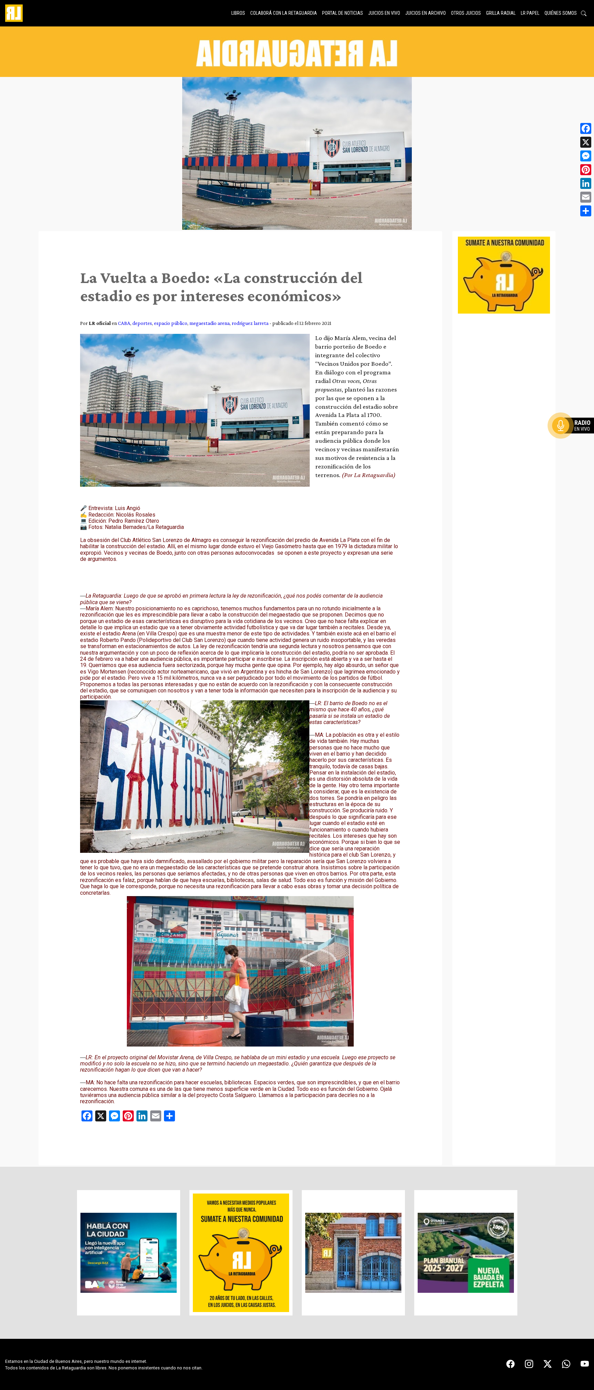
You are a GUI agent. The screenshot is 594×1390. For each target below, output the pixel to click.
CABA (124, 323)
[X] (586, 142)
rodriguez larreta (250, 323)
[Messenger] (586, 156)
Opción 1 (574, 436)
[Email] (586, 197)
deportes (142, 323)
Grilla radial (501, 13)
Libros (238, 13)
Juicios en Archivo (425, 13)
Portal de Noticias (342, 13)
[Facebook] (586, 128)
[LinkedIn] (586, 183)
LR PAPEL (530, 13)
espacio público (170, 323)
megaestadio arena (209, 323)
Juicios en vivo (384, 13)
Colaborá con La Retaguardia (283, 13)
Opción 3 (574, 442)
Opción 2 (574, 439)
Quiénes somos (560, 13)
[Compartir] (586, 211)
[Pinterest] (586, 170)
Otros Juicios (466, 13)
